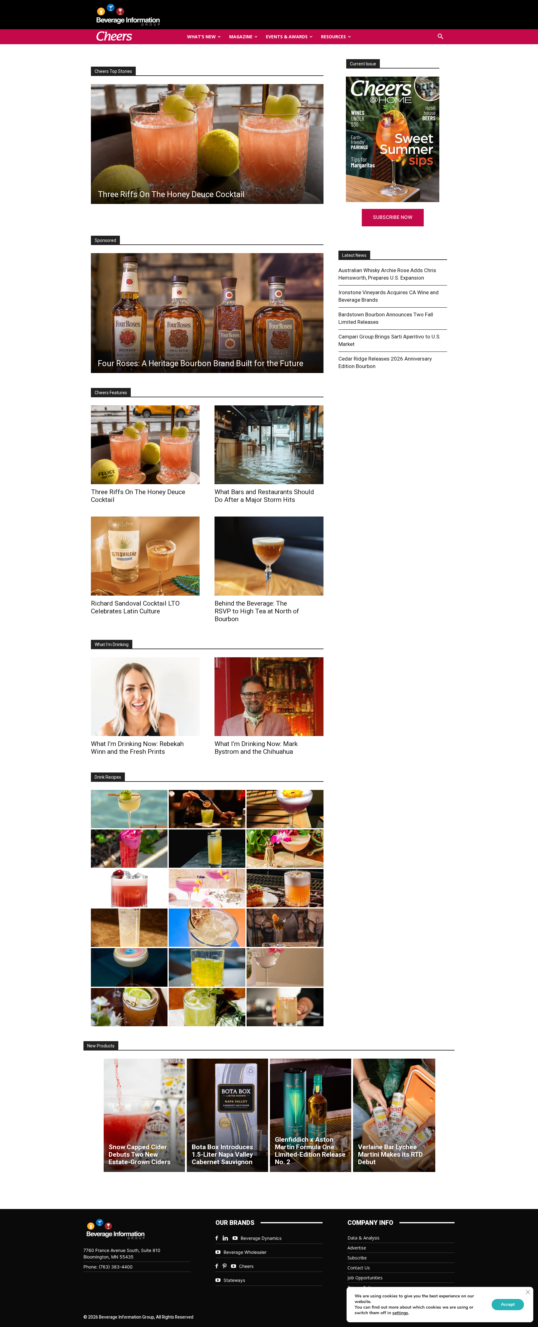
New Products (101, 1045)
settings (400, 1313)
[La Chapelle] (207, 809)
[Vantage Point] (207, 848)
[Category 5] (129, 848)
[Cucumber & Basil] (129, 809)
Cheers (246, 1266)
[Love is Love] (129, 967)
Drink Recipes (108, 777)
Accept (508, 1304)
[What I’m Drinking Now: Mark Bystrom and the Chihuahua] (269, 696)
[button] (440, 36)
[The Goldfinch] (207, 967)
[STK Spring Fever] (129, 1007)
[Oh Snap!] (207, 1007)
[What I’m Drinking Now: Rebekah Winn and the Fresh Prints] (207, 144)
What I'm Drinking (112, 644)
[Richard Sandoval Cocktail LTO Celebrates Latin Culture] (145, 556)
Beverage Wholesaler (245, 1252)
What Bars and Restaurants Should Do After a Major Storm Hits (264, 495)
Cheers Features (111, 392)
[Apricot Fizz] (285, 888)
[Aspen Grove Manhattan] (285, 928)
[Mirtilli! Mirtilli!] (285, 809)
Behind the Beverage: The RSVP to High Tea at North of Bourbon (257, 611)
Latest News (354, 255)
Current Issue (363, 63)
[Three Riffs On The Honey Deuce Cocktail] (145, 444)
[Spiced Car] (285, 1007)
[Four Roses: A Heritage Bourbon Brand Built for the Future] (207, 313)
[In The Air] (129, 928)
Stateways (234, 1280)
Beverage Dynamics (261, 1238)
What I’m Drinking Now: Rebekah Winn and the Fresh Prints (137, 747)
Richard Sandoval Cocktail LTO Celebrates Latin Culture (135, 607)
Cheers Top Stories (113, 71)
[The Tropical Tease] (285, 848)
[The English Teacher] (207, 888)
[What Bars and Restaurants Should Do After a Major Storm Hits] (269, 444)
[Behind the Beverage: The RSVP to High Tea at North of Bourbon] (269, 556)
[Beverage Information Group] (149, 14)
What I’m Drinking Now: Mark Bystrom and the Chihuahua (256, 747)
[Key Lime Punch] (207, 928)
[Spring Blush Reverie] (285, 967)
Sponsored (105, 240)
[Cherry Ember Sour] (129, 888)
